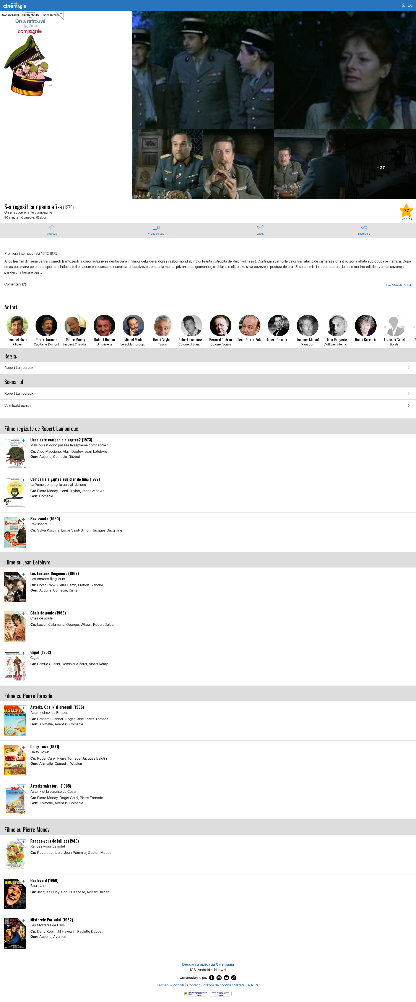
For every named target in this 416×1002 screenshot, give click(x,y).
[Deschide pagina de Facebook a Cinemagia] (211, 978)
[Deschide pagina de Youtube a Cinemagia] (226, 978)
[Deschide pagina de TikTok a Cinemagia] (233, 978)
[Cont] (403, 5)
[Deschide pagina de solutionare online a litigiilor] (220, 993)
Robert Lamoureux (19, 367)
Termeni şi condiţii (170, 985)
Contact (193, 985)
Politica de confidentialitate (224, 985)
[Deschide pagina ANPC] (195, 993)
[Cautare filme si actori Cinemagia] (410, 5)
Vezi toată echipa (17, 405)
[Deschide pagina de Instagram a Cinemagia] (219, 978)
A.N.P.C (253, 985)
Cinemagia (14, 5)
